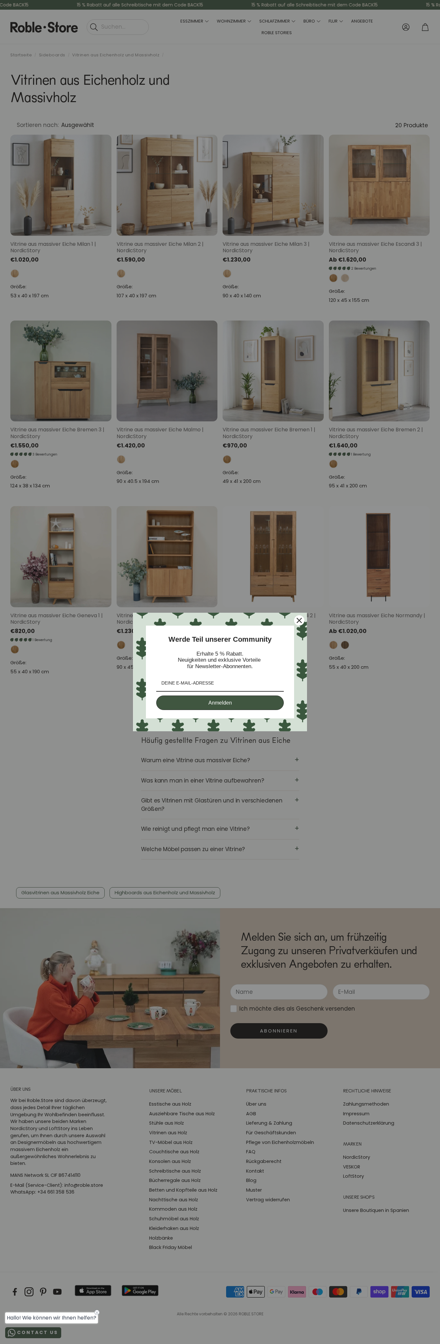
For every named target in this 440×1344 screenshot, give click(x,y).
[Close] (299, 620)
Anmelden (220, 703)
